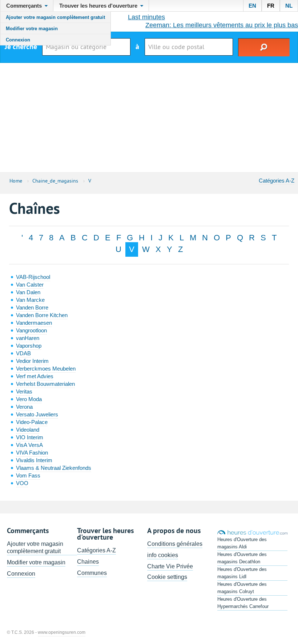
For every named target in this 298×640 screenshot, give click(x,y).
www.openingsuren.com (61, 632)
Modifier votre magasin (32, 28)
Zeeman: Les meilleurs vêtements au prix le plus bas (221, 25)
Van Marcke (30, 300)
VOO (22, 483)
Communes (92, 573)
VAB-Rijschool (33, 277)
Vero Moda (29, 399)
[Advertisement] (149, 117)
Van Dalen (28, 292)
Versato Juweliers (37, 414)
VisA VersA (29, 445)
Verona (24, 407)
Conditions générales (174, 544)
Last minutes (146, 17)
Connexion (18, 40)
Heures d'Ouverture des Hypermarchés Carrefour (243, 602)
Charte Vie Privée (170, 566)
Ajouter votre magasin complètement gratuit (55, 17)
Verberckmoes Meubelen (46, 368)
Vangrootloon (31, 330)
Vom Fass (28, 475)
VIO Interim (29, 437)
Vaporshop (28, 346)
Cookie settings (167, 577)
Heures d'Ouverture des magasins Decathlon (242, 558)
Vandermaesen (34, 323)
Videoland (27, 430)
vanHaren (27, 338)
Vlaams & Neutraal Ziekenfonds (53, 468)
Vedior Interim (32, 361)
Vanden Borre (32, 307)
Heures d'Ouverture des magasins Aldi (242, 543)
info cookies (162, 555)
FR (270, 6)
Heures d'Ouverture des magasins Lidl (242, 573)
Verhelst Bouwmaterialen (45, 384)
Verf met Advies (34, 376)
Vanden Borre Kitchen (42, 315)
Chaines (88, 562)
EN (252, 6)
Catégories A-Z (276, 180)
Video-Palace (32, 422)
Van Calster (30, 284)
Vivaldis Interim (34, 460)
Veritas (24, 391)
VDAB (23, 353)
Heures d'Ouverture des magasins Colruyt (242, 587)
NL (289, 6)
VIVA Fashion (32, 452)
